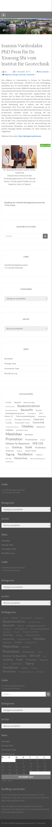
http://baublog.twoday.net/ (12, 812)
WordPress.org (10, 373)
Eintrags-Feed (10, 363)
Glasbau (39, 639)
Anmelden (8, 358)
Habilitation (40, 427)
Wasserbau (20, 458)
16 (24, 767)
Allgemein (8, 75)
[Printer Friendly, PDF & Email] (45, 145)
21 (10, 770)
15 (17, 767)
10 (31, 763)
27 (3, 773)
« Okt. (3, 781)
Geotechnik (30, 75)
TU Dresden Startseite (13, 268)
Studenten (43, 660)
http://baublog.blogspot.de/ (13, 800)
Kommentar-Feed (11, 368)
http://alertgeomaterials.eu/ (29, 136)
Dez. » (10, 781)
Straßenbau (40, 447)
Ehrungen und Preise (19, 75)
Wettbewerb (9, 461)
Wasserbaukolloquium (37, 458)
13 (3, 767)
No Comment (43, 72)
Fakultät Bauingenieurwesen (16, 265)
